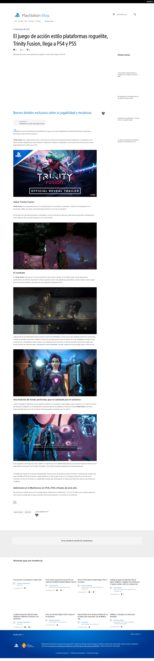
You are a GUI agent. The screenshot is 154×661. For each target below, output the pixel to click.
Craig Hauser (23, 121)
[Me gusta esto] (25, 588)
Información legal (92, 653)
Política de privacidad (77, 653)
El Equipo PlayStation (23, 583)
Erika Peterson (53, 585)
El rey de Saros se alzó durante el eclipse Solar (27, 580)
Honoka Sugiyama (54, 620)
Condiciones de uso (62, 653)
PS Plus (38, 21)
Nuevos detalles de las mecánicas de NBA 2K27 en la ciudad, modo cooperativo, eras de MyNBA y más (93, 616)
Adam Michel (117, 587)
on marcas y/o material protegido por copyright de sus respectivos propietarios (74, 646)
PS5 (16, 21)
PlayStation (35, 15)
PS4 (26, 21)
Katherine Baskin (119, 620)
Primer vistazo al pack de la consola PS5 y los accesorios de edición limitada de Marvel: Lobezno (61, 581)
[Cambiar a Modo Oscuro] (114, 14)
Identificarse (122, 14)
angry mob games (18, 512)
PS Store (31, 21)
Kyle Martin (84, 622)
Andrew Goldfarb (86, 585)
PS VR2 (21, 21)
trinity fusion (28, 512)
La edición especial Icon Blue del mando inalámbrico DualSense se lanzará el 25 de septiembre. (26, 616)
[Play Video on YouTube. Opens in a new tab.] (93, 195)
